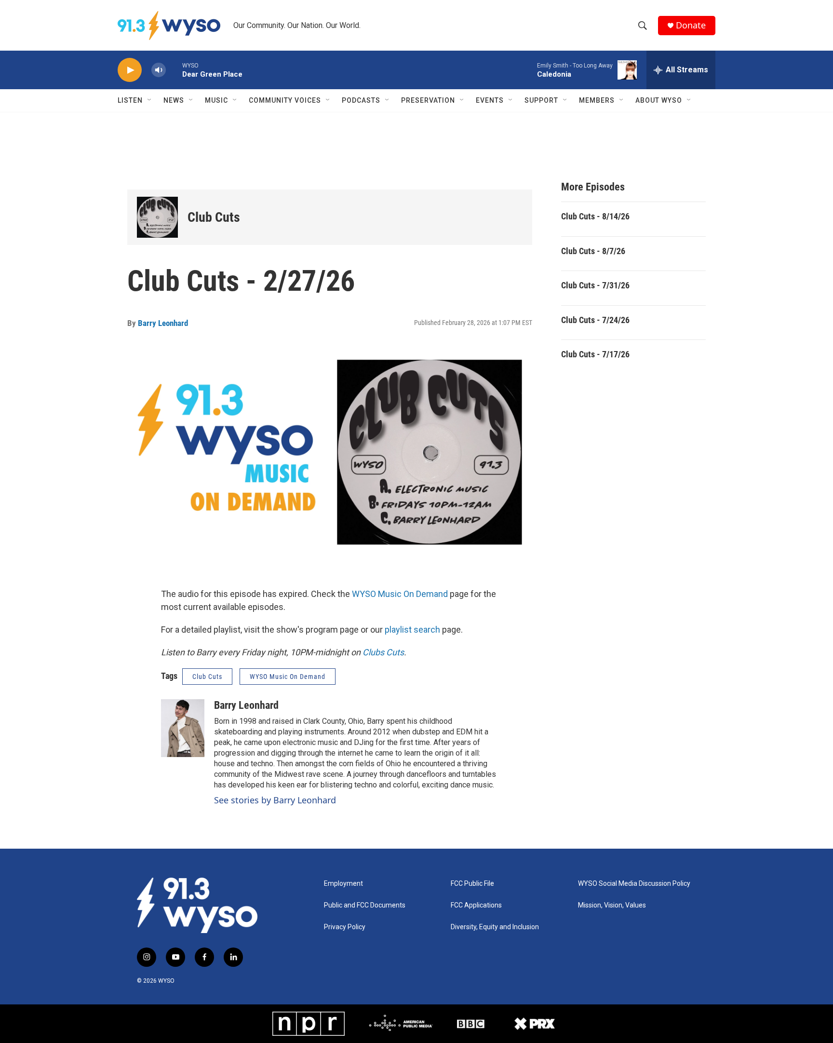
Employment (343, 883)
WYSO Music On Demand (400, 594)
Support (541, 100)
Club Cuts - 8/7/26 (593, 251)
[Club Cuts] (157, 217)
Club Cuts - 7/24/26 (595, 320)
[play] (129, 70)
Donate (691, 25)
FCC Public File (472, 883)
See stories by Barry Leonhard (275, 800)
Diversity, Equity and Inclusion (495, 927)
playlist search (412, 629)
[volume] (158, 70)
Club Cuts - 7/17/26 (595, 354)
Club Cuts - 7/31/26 (595, 285)
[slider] (174, 70)
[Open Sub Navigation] (150, 100)
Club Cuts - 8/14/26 (595, 216)
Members (597, 100)
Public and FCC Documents (364, 905)
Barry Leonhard (163, 323)
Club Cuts (214, 217)
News (173, 100)
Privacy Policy (344, 927)
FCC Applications (476, 905)
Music (216, 100)
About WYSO (658, 100)
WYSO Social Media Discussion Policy (634, 883)
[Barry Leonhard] (182, 728)
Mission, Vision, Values (612, 905)
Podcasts (361, 100)
